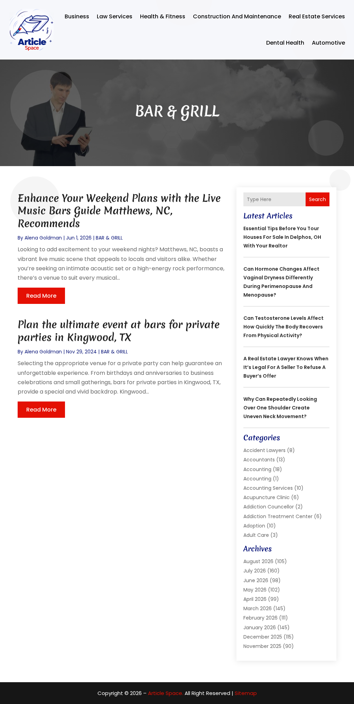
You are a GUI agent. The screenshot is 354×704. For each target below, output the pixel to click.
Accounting (257, 469)
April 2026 (255, 599)
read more (41, 296)
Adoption (254, 525)
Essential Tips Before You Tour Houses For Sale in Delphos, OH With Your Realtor (282, 237)
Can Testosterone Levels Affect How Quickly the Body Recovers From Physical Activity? (283, 327)
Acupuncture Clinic (266, 497)
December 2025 (262, 636)
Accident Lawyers (264, 450)
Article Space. (165, 693)
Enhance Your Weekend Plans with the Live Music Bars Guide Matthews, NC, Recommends (119, 211)
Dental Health (285, 43)
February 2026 (260, 617)
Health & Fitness (162, 16)
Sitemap (246, 693)
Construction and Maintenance (237, 16)
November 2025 (262, 646)
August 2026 (258, 561)
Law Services (114, 16)
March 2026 (257, 608)
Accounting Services (268, 488)
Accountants (259, 459)
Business (77, 16)
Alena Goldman (43, 237)
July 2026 (254, 570)
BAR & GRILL (109, 237)
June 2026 (255, 580)
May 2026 (255, 589)
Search (317, 199)
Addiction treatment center (278, 516)
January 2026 (259, 627)
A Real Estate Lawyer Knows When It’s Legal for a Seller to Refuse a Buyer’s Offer (285, 367)
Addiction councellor (268, 506)
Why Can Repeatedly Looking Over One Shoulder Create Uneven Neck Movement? (280, 408)
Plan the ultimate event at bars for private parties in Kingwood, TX (119, 330)
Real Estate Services (317, 16)
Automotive (328, 43)
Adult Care (256, 535)
